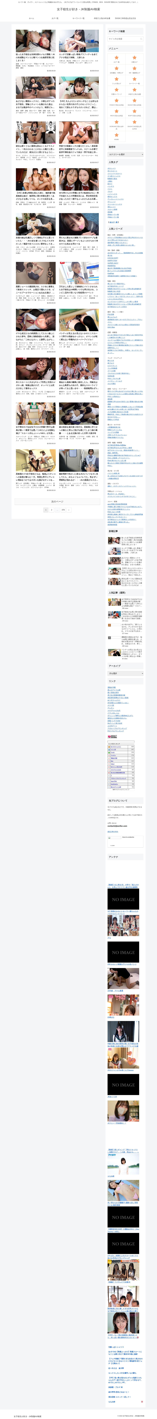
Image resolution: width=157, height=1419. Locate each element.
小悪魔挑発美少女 (114, 427)
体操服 (110, 212)
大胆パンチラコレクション (117, 435)
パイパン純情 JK (114, 473)
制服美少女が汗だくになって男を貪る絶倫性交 (124, 289)
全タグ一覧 (114, 222)
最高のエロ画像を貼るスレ (117, 718)
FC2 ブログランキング (116, 731)
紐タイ (110, 184)
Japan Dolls (114, 781)
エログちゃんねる (114, 710)
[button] (141, 39)
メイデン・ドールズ (115, 381)
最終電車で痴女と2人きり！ (118, 243)
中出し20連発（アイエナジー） (119, 458)
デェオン (111, 708)
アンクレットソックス (116, 199)
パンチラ (111, 186)
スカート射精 (112, 209)
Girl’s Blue (111, 327)
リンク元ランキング (114, 744)
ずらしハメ (112, 202)
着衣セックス (112, 196)
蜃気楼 (110, 399)
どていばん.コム (113, 713)
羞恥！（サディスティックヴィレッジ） (122, 486)
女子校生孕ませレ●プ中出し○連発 (120, 448)
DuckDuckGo (114, 784)
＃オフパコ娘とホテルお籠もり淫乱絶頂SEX (124, 325)
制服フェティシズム (115, 430)
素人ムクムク (112, 317)
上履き (110, 181)
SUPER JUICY (113, 263)
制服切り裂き (112, 179)
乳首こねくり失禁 (114, 512)
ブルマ (110, 191)
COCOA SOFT (113, 258)
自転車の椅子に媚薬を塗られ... (119, 522)
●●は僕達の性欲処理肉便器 (117, 504)
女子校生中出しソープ (116, 286)
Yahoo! (112, 764)
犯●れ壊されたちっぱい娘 (117, 460)
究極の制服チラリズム (116, 437)
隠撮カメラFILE (113, 419)
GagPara (111, 273)
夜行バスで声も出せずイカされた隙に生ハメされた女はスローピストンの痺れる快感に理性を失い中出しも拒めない (125, 393)
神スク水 (111, 360)
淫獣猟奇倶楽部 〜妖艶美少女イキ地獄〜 (122, 276)
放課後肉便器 (112, 525)
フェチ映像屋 (112, 368)
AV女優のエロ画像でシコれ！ (118, 703)
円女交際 (111, 314)
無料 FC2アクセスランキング (121, 789)
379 (63, 510)
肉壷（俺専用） (113, 453)
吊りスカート (112, 171)
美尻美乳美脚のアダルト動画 (118, 698)
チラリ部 (111, 705)
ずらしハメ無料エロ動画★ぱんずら (120, 715)
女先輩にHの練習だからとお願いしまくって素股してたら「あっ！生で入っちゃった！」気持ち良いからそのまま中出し (125, 296)
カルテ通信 (112, 384)
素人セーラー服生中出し (116, 284)
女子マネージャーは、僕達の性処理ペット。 (124, 450)
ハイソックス (112, 194)
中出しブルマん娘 (114, 378)
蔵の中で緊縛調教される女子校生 (120, 268)
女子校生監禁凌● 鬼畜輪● (117, 445)
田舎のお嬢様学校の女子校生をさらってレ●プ (124, 455)
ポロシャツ (112, 168)
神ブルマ (111, 363)
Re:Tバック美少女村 (115, 723)
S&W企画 (111, 376)
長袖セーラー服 (113, 214)
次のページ (57, 501)
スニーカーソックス (115, 204)
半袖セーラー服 (113, 217)
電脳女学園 (112, 687)
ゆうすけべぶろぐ (114, 700)
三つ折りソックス (114, 176)
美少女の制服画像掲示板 (116, 695)
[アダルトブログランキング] (112, 736)
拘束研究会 (112, 266)
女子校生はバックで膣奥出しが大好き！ (122, 519)
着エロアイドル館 (114, 690)
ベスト (110, 189)
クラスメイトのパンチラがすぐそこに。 (122, 496)
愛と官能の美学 (113, 692)
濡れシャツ (112, 207)
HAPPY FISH (112, 260)
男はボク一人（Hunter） (116, 494)
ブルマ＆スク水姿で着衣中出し (119, 373)
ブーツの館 (112, 371)
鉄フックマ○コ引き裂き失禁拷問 (119, 271)
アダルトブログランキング (117, 728)
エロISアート (112, 726)
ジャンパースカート (115, 173)
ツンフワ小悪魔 (113, 432)
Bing (112, 761)
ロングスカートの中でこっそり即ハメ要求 (123, 301)
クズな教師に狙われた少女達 (118, 412)
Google (112, 752)
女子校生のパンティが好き (117, 307)
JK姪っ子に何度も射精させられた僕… (121, 245)
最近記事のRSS (113, 831)
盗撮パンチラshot (114, 721)
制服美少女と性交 (114, 291)
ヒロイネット (112, 366)
